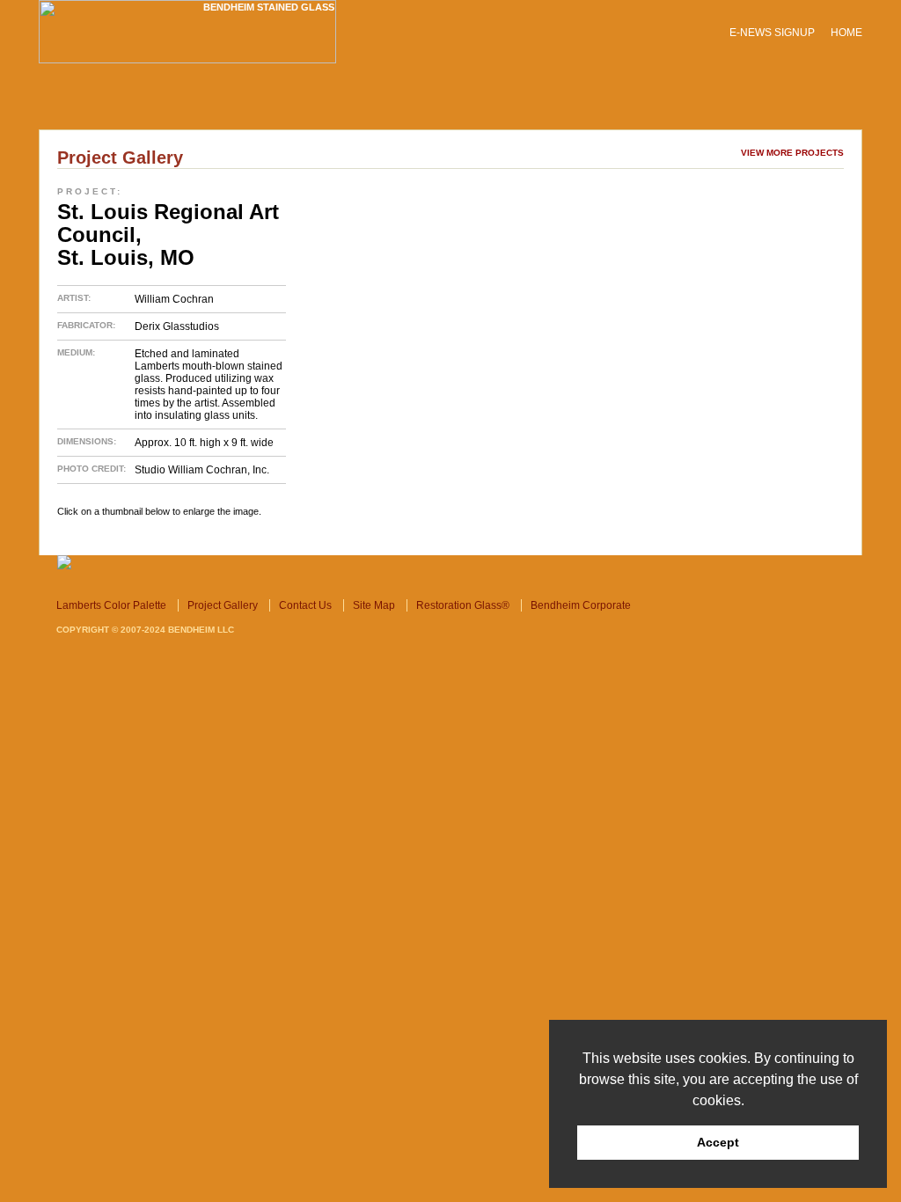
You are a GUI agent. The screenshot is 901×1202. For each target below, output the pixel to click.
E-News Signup (772, 32)
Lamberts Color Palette (122, 106)
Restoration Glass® (462, 605)
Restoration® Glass (496, 106)
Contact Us (378, 106)
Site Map (374, 605)
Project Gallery (268, 106)
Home (846, 32)
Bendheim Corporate (640, 106)
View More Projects (792, 153)
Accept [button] (718, 1142)
